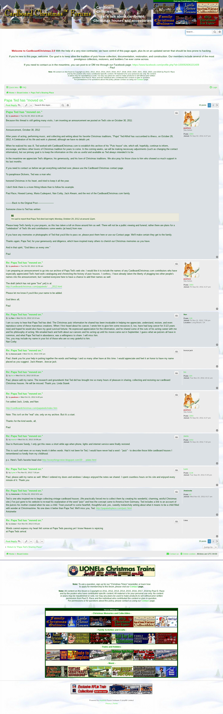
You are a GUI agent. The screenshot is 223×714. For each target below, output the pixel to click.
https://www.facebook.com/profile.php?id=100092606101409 (165, 64)
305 (190, 376)
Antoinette (188, 491)
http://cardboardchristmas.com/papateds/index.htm (31, 408)
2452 (191, 440)
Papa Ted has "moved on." (24, 100)
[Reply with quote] (176, 113)
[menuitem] (22, 87)
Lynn (186, 469)
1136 (191, 473)
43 (190, 494)
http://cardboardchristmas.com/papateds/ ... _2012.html (34, 286)
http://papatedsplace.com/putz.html (114, 508)
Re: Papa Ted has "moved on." (24, 262)
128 (190, 318)
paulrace (187, 128)
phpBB (102, 700)
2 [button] (213, 105)
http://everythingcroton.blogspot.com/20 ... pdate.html (69, 460)
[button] (217, 105)
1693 (191, 134)
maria (186, 436)
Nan (185, 314)
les (185, 372)
